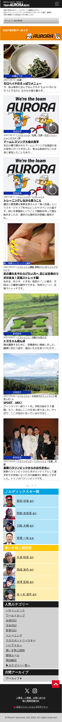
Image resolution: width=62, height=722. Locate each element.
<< (27, 485)
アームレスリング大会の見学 (21, 142)
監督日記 (11, 630)
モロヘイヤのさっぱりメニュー (23, 83)
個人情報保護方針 (30, 700)
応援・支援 (37, 135)
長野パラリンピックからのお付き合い (26, 468)
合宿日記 (11, 620)
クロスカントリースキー (21, 640)
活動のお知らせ (39, 337)
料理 (19, 79)
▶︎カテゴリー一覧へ (18, 665)
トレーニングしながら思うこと (23, 200)
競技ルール (12, 655)
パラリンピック (24, 461)
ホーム (7, 20)
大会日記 (11, 625)
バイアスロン (14, 645)
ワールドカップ (15, 615)
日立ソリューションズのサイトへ (31, 706)
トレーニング (23, 196)
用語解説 (11, 660)
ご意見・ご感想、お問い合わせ (31, 697)
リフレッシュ (23, 135)
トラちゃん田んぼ (14, 341)
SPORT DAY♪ (12, 403)
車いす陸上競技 (15, 650)
